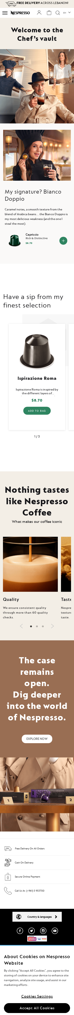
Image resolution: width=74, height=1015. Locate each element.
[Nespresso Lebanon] (20, 13)
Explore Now (37, 738)
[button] (67, 13)
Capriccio (32, 235)
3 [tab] (43, 626)
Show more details (37, 416)
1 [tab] (31, 626)
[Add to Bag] (63, 241)
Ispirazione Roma (37, 378)
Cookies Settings (37, 996)
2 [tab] (37, 626)
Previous (4, 375)
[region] (37, 980)
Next (69, 375)
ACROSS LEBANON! (42, 3)
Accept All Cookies (37, 1008)
